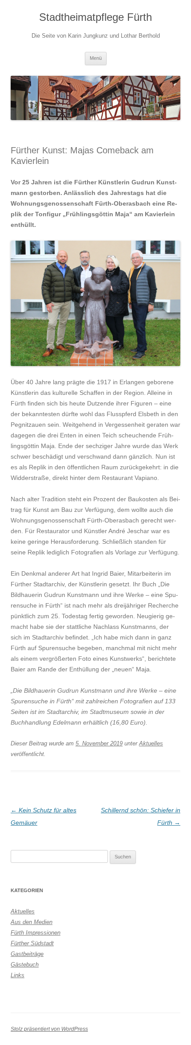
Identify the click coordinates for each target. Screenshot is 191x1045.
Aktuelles (151, 743)
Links (17, 975)
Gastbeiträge (27, 954)
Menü (96, 58)
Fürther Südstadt (32, 943)
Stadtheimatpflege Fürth (95, 17)
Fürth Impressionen (35, 932)
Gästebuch (25, 964)
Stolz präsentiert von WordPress (49, 1029)
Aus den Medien (31, 922)
